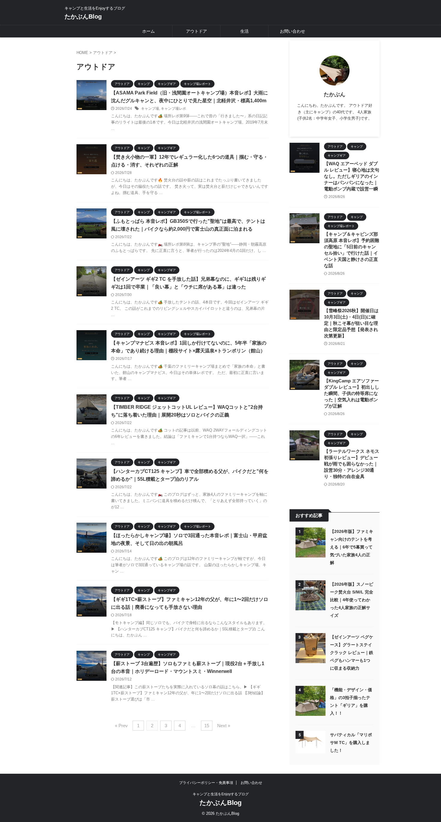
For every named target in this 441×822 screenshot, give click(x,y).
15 (206, 725)
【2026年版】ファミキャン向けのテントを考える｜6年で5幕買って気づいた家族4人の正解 (351, 547)
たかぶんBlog (83, 16)
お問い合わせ (292, 31)
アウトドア (196, 31)
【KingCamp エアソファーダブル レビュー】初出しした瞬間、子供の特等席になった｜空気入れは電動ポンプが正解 (351, 393)
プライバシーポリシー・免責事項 (206, 783)
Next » (223, 725)
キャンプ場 (150, 108)
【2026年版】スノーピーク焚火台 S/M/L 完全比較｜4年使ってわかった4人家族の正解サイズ (351, 600)
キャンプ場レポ (173, 108)
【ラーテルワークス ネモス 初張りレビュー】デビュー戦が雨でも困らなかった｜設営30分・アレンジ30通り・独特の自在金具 (351, 464)
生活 (244, 31)
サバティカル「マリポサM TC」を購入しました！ (351, 742)
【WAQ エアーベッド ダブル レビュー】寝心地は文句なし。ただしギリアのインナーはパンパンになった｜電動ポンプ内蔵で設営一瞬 (351, 176)
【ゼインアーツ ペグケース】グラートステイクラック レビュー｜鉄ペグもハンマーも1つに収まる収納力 (351, 653)
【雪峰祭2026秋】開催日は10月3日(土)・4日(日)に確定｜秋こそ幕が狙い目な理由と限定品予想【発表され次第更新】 (351, 323)
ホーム (148, 31)
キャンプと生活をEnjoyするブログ (221, 794)
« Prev (121, 725)
